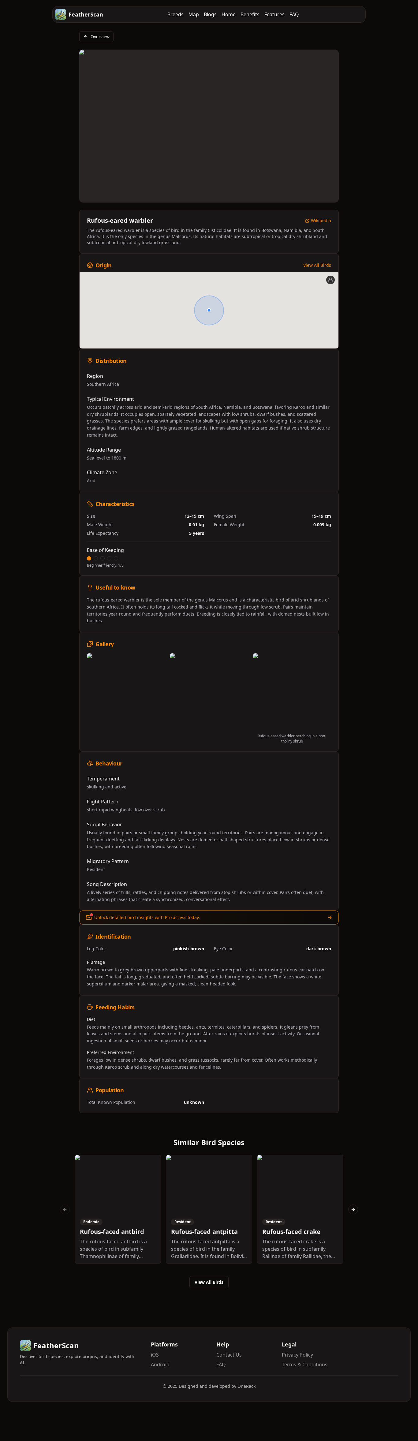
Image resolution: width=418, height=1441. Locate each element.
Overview (100, 36)
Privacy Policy (297, 1354)
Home (229, 14)
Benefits (250, 14)
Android (160, 1364)
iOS (155, 1354)
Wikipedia (321, 220)
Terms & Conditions (304, 1364)
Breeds (175, 14)
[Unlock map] (330, 280)
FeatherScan (86, 14)
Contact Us (229, 1354)
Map (193, 14)
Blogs (210, 14)
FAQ (294, 14)
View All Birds (317, 265)
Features (274, 14)
